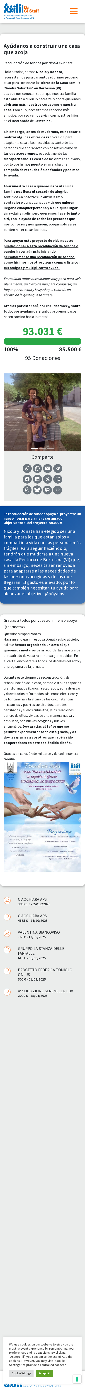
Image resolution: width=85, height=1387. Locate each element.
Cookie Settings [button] (21, 1373)
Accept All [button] (44, 1373)
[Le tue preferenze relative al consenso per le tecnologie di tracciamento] (77, 1379)
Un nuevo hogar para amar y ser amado (42, 515)
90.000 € (55, 522)
